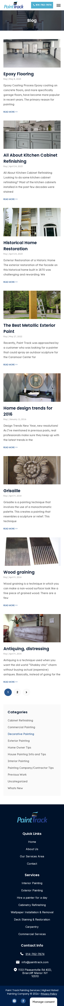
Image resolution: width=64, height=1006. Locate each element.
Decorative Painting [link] (21, 734)
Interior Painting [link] (18, 761)
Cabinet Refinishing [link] (20, 720)
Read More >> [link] (10, 111)
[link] (13, 5)
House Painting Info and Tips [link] (27, 754)
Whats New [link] (15, 788)
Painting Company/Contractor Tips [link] (31, 767)
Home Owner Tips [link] (19, 747)
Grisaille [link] (11, 491)
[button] (58, 5)
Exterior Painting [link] (19, 740)
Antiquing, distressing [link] (26, 648)
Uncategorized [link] (17, 781)
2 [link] (19, 691)
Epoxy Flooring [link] (18, 74)
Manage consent (43, 1001)
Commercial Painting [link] (21, 727)
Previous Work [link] (17, 774)
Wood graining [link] (19, 572)
